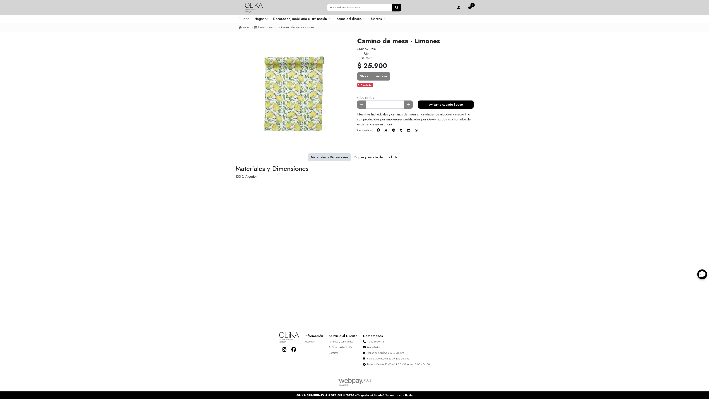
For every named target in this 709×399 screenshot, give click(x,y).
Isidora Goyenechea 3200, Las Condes (388, 358)
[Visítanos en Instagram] (284, 349)
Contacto (333, 353)
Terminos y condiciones (341, 341)
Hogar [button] (259, 18)
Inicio (246, 27)
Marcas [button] (376, 18)
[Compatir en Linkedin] (408, 130)
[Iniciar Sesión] (458, 8)
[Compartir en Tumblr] (401, 130)
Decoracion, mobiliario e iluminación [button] (300, 18)
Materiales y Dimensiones (329, 157)
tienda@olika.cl (375, 347)
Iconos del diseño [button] (349, 18)
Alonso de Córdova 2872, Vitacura (385, 353)
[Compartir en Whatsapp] (416, 130)
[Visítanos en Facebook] (294, 349)
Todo (245, 19)
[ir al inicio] (289, 337)
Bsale (409, 395)
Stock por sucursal (374, 76)
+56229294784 (376, 341)
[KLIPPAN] (366, 55)
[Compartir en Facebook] (378, 130)
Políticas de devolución (340, 347)
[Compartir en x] (386, 130)
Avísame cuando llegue (446, 104)
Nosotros (310, 341)
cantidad (365, 98)
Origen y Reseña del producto (376, 157)
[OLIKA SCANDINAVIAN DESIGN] (253, 7)
